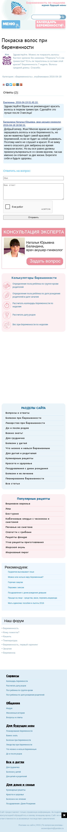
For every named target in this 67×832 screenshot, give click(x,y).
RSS (38, 825)
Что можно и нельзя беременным (28, 448)
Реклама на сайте (27, 825)
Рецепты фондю (16, 537)
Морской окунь (15, 547)
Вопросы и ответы (17, 413)
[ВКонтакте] (7, 84)
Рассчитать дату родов (16, 686)
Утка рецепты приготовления (25, 542)
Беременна (9, 652)
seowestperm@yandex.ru (52, 828)
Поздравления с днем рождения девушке (27, 593)
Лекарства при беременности (25, 423)
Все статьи (13, 484)
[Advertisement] (33, 366)
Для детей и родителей (21, 453)
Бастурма (12, 514)
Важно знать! (14, 433)
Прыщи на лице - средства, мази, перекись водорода (32, 598)
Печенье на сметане (19, 527)
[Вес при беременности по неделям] (27, 328)
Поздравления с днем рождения (27, 468)
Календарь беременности (49, 24)
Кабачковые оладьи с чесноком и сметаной (27, 520)
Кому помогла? (11, 632)
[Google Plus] (21, 84)
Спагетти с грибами (18, 532)
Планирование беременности (25, 479)
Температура (10, 640)
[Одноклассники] (14, 84)
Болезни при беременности (23, 418)
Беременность (23, 76)
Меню (9, 24)
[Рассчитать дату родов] (21, 318)
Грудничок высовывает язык (21, 572)
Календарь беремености (17, 681)
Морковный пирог (17, 552)
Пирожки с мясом (16, 587)
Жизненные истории (15, 713)
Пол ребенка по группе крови (19, 690)
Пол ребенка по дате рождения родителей (25, 695)
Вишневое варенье (18, 504)
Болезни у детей (16, 443)
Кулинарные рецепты (19, 458)
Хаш (8, 509)
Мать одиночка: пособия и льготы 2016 (26, 603)
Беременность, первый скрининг (20, 644)
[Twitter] (11, 84)
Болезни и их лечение (19, 474)
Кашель (7, 636)
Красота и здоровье (19, 463)
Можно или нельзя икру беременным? (25, 577)
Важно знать (12, 736)
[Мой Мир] (17, 84)
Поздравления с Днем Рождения (20, 804)
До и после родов (17, 428)
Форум (9, 708)
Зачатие (7, 648)
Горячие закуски (15, 582)
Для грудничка (15, 438)
